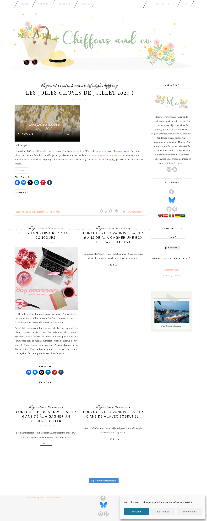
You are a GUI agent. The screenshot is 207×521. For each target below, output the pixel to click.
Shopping (110, 85)
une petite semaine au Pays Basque (103, 155)
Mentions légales (35, 497)
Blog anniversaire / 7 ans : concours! (46, 235)
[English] (160, 217)
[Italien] (171, 217)
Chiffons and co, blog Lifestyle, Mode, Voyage (38, 211)
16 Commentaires (135, 211)
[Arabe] (182, 217)
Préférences (189, 511)
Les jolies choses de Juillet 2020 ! (80, 92)
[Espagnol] (166, 217)
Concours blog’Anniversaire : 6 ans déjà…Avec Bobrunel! (113, 414)
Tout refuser (163, 511)
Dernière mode (171, 269)
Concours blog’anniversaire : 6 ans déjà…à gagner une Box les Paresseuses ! (113, 237)
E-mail (172, 236)
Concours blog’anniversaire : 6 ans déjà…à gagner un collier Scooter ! (46, 416)
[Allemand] (177, 217)
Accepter (136, 511)
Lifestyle (94, 85)
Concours (57, 228)
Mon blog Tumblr (172, 275)
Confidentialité (53, 497)
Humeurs (79, 85)
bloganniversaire (55, 85)
